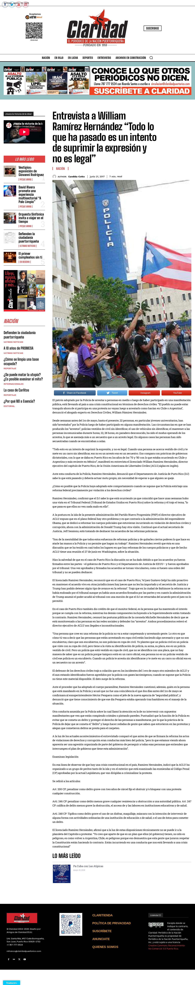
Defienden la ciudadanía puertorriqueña (29, 237)
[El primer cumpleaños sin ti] (10, 257)
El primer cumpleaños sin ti (30, 255)
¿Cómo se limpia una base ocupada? (21, 361)
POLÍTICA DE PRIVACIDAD (111, 923)
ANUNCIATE (101, 939)
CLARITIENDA (102, 915)
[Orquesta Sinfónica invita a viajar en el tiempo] (10, 218)
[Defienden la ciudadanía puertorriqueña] (10, 237)
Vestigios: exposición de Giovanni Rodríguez (31, 171)
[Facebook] (9, 959)
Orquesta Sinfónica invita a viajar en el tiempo (31, 218)
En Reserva (25, 262)
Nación (60, 168)
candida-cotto (76, 176)
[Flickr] (14, 959)
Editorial (9, 406)
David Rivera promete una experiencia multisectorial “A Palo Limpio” (30, 194)
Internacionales (13, 384)
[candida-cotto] (55, 176)
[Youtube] (25, 959)
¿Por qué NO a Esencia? (20, 401)
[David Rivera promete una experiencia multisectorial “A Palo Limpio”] (10, 191)
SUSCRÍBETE (102, 931)
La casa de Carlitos (16, 390)
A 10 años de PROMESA (18, 348)
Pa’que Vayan (25, 179)
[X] (19, 959)
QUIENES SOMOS (105, 947)
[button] (151, 57)
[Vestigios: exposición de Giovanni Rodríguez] (10, 171)
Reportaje (10, 368)
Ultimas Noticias (27, 246)
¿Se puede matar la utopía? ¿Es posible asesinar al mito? (23, 376)
